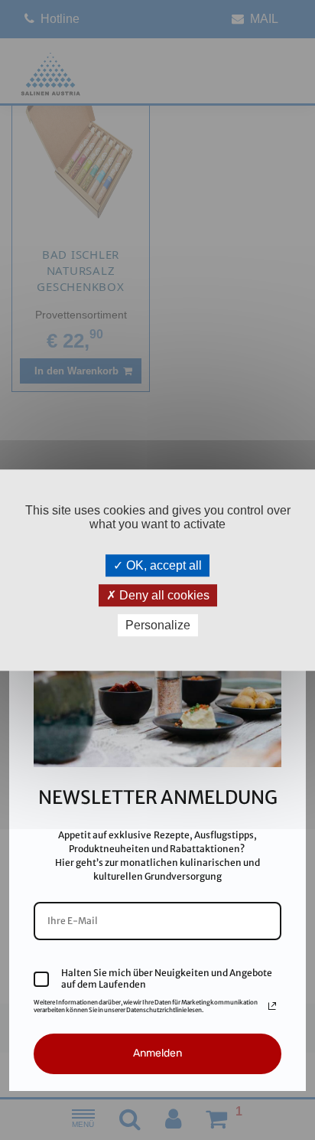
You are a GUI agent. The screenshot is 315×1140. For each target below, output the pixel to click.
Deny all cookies (162, 595)
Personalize (157, 625)
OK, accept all (162, 565)
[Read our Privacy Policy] (272, 1006)
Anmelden (157, 1053)
